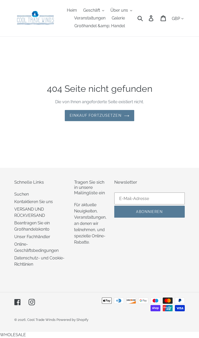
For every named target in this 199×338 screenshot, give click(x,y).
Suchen (21, 194)
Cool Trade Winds (41, 320)
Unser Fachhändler (32, 236)
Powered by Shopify (72, 320)
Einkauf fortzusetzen (95, 115)
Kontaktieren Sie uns (33, 201)
